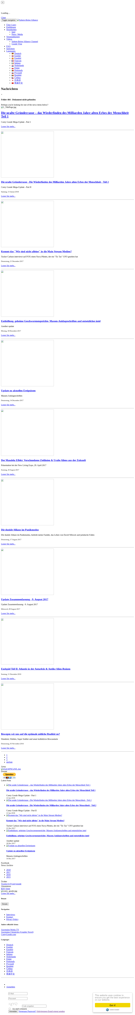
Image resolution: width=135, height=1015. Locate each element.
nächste (9, 762)
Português (18, 70)
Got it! (113, 1005)
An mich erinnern (19, 1009)
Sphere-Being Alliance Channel (25, 41)
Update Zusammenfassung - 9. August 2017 (24, 599)
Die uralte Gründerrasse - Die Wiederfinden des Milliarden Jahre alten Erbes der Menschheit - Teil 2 (55, 182)
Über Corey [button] (11, 25)
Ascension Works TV (10, 930)
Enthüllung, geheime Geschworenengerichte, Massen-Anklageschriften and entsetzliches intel (50, 321)
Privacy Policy (12, 919)
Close (3, 17)
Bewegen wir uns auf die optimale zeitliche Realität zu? (30, 734)
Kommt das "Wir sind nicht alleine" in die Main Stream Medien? (36, 251)
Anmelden (10, 987)
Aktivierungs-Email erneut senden (50, 1011)
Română (17, 75)
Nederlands (19, 65)
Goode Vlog (17, 44)
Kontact (9, 917)
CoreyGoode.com (8, 934)
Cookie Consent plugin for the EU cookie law (112, 1009)
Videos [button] (9, 39)
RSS (3, 889)
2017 (8, 872)
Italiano (17, 63)
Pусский (18, 73)
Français (17, 61)
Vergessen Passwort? (27, 1011)
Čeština (17, 78)
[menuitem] (73, 32)
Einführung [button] (11, 27)
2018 (8, 870)
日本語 (17, 80)
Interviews (10, 914)
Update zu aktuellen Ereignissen (18, 390)
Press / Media (17, 34)
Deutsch (17, 53)
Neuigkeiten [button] (11, 29)
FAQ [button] (8, 46)
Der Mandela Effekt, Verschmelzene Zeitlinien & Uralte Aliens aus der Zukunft (43, 460)
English (17, 56)
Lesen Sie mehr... (8, 126)
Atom (7, 889)
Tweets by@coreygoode (11, 884)
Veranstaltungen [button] (13, 37)
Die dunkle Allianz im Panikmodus (20, 529)
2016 (8, 874)
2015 (8, 877)
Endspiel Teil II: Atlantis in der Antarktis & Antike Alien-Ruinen (35, 668)
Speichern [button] (10, 49)
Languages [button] (10, 51)
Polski (17, 68)
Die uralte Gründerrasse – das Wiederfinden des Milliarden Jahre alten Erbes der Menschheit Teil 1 (50, 790)
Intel (13, 32)
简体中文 (18, 83)
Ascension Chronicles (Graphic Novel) (17, 932)
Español (17, 58)
